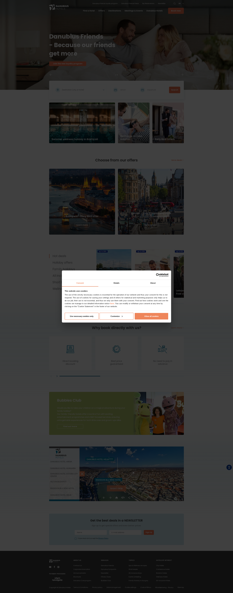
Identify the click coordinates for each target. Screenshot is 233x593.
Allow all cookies (151, 316)
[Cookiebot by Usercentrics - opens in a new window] (157, 275)
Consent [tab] (80, 283)
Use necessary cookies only (81, 316)
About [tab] (153, 283)
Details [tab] (117, 283)
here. (112, 303)
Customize (115, 316)
